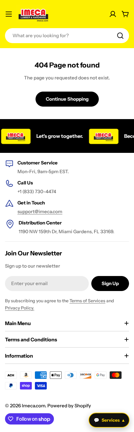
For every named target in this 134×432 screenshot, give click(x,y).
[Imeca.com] (102, 136)
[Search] (120, 35)
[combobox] (67, 35)
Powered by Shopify (69, 406)
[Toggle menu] (8, 14)
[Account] (113, 14)
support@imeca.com (39, 211)
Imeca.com (33, 406)
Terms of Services (87, 301)
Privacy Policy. (19, 308)
